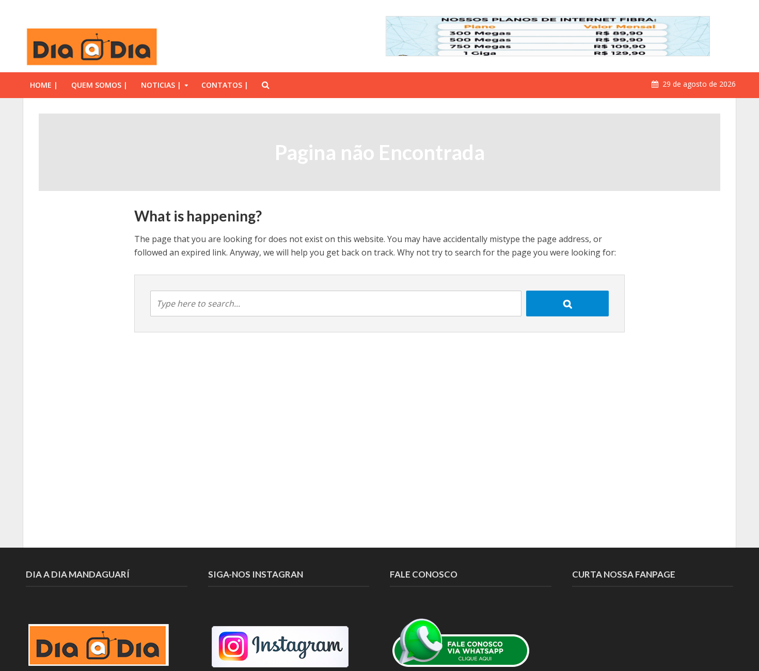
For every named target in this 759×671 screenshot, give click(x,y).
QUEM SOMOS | (99, 85)
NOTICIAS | (161, 85)
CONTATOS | (224, 85)
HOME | (44, 85)
